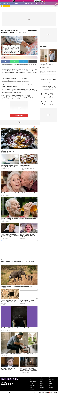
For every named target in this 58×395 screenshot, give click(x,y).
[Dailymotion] (56, 6)
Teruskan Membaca (19, 115)
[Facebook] (49, 6)
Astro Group (55, 392)
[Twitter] (52, 6)
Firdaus (46, 82)
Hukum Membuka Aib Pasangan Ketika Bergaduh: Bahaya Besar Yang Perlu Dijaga (48, 79)
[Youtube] (54, 6)
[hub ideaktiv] (55, 3)
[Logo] (5, 3)
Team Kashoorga (5, 34)
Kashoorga (3, 28)
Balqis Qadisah (42, 67)
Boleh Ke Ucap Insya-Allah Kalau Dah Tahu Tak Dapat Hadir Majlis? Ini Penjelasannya (48, 95)
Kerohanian (8, 28)
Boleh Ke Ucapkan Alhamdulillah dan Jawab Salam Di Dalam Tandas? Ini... (48, 64)
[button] (52, 3)
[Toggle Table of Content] (34, 58)
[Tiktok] (53, 6)
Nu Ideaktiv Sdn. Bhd (46, 392)
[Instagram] (51, 6)
